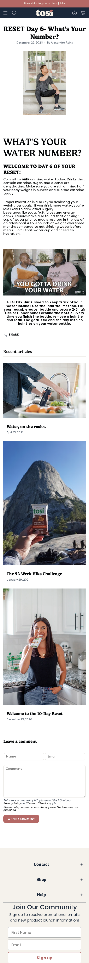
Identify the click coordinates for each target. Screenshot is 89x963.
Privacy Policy (12, 803)
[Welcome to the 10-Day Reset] (44, 646)
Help (41, 894)
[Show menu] (5, 13)
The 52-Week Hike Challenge (34, 573)
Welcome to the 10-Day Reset (35, 713)
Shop (41, 879)
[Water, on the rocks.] (44, 390)
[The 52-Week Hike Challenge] (44, 503)
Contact (41, 864)
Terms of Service (37, 803)
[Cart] (83, 13)
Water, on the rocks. (26, 426)
